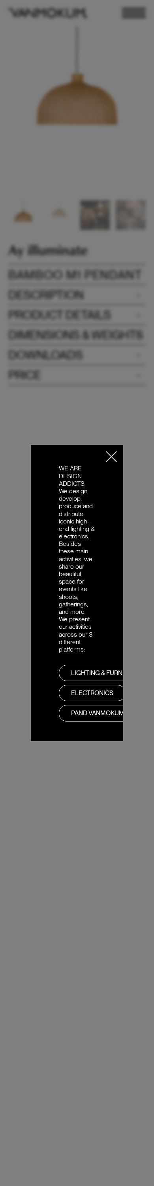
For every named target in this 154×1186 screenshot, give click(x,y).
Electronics (92, 693)
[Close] (111, 456)
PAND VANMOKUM (97, 713)
